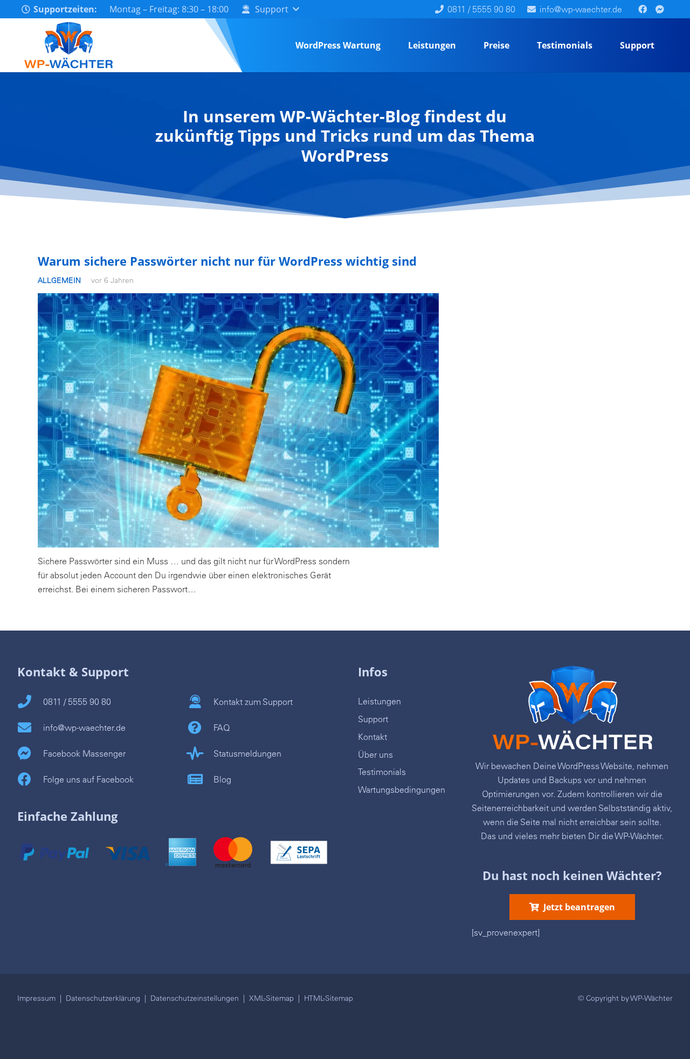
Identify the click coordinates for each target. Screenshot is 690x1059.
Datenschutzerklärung (103, 998)
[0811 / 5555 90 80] (30, 699)
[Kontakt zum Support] (200, 699)
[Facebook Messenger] (659, 9)
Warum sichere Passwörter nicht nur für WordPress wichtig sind (227, 261)
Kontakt (372, 736)
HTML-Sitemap (328, 998)
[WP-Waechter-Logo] (68, 45)
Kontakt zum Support (253, 701)
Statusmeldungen (247, 753)
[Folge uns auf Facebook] (30, 777)
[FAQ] (200, 725)
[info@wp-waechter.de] (30, 725)
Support (373, 719)
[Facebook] (642, 9)
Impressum (36, 998)
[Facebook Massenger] (30, 751)
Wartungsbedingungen (401, 789)
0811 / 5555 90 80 (77, 701)
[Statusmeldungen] (200, 751)
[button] (269, 9)
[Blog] (200, 777)
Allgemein (59, 280)
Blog (222, 779)
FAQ (221, 727)
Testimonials (382, 771)
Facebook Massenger (84, 753)
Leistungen (379, 701)
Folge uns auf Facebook (88, 779)
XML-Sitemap (271, 998)
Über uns (375, 754)
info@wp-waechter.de (84, 727)
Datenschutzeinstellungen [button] (194, 998)
